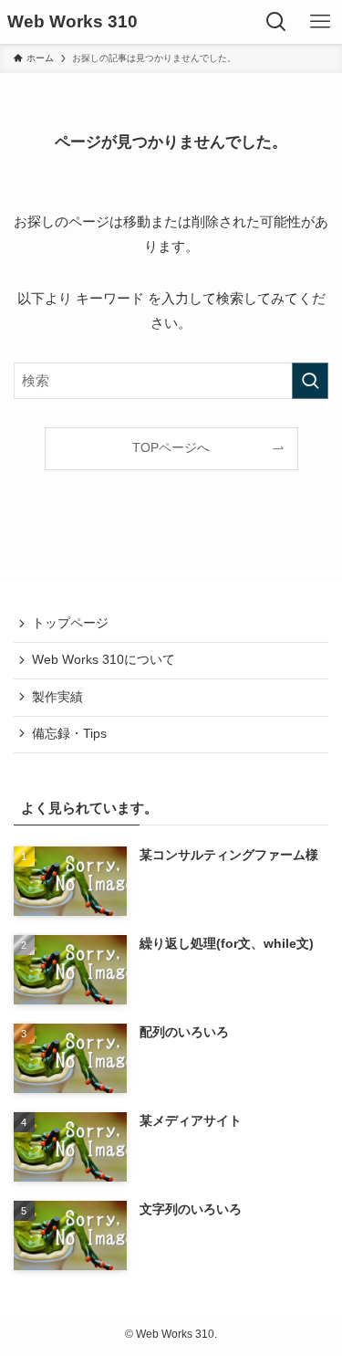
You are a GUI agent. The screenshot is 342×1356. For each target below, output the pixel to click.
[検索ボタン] (276, 22)
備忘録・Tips (69, 734)
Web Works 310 (72, 22)
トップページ (70, 623)
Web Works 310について (103, 660)
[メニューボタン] (320, 22)
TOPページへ (171, 448)
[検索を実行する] (310, 381)
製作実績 (57, 697)
